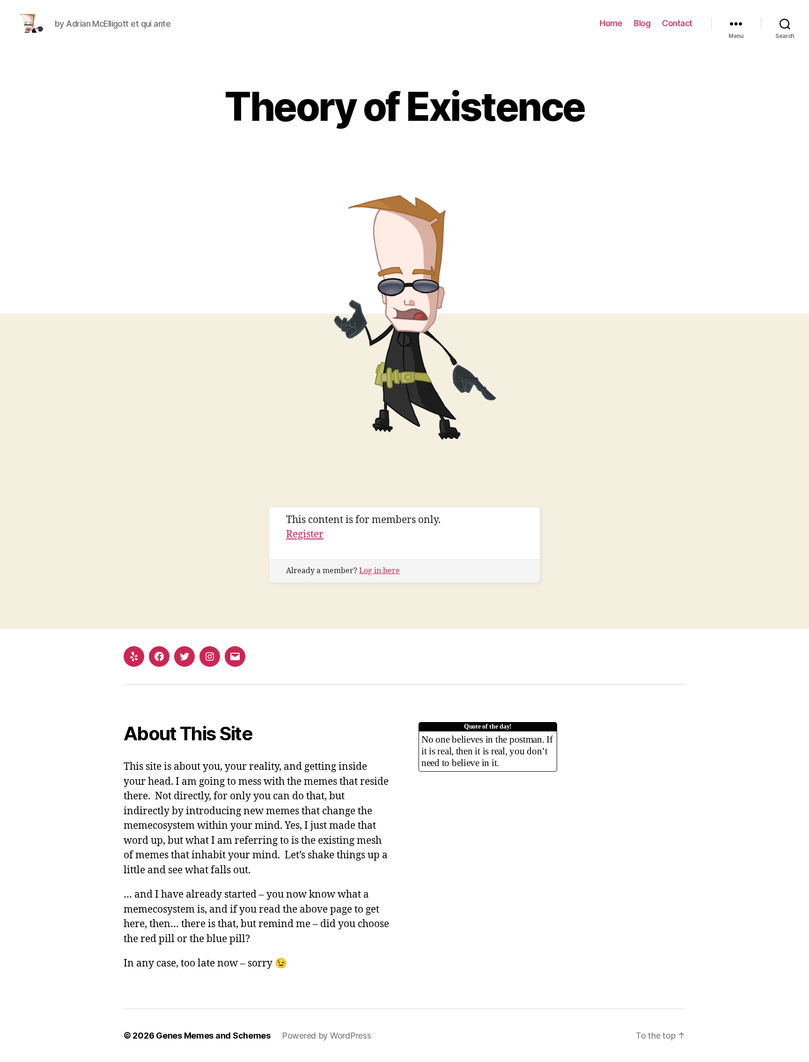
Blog (642, 23)
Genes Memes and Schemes (213, 1035)
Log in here (379, 570)
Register (305, 534)
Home (611, 23)
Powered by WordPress (326, 1035)
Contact (677, 23)
